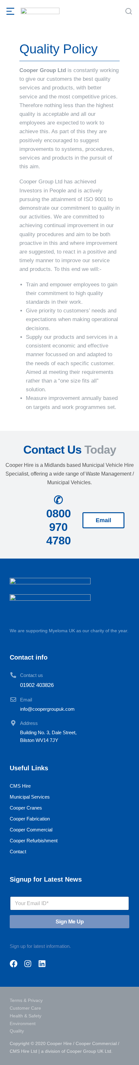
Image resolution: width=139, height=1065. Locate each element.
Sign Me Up (69, 922)
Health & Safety (25, 1015)
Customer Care (25, 1008)
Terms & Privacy (26, 1000)
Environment (23, 1023)
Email (26, 699)
